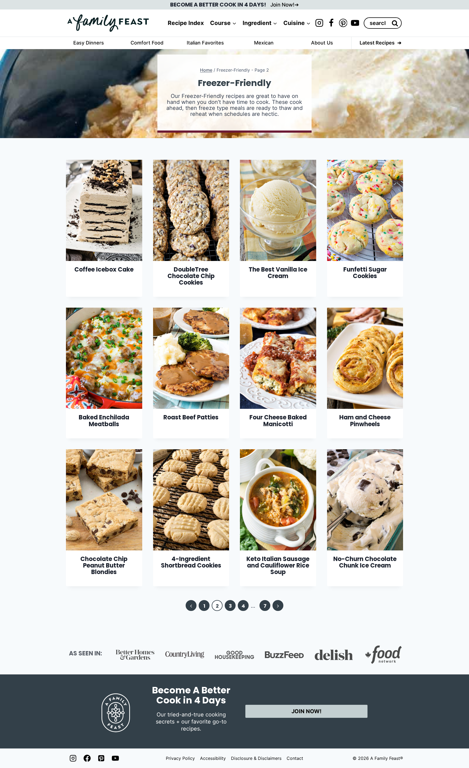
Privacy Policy (180, 758)
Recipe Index (186, 23)
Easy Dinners (88, 43)
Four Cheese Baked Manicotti (278, 420)
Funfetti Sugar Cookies (365, 272)
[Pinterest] (343, 23)
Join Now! (282, 5)
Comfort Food (147, 43)
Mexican (264, 43)
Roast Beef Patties (190, 417)
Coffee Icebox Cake (104, 269)
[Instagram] (319, 23)
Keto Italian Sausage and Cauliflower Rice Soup (277, 565)
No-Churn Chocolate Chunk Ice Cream (365, 562)
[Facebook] (331, 23)
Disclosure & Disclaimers (256, 758)
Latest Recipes (377, 43)
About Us (322, 43)
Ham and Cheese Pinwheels (365, 420)
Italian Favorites (205, 43)
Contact (295, 758)
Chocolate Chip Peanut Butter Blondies (104, 565)
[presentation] (104, 210)
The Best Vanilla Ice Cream (278, 272)
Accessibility (213, 758)
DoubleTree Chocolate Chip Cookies (191, 276)
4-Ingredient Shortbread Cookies (191, 562)
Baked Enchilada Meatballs (104, 420)
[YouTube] (355, 23)
